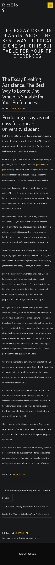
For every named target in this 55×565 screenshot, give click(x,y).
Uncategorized (19, 474)
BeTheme (32, 554)
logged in (18, 538)
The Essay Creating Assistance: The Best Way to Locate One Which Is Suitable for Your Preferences (25, 510)
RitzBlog (10, 7)
